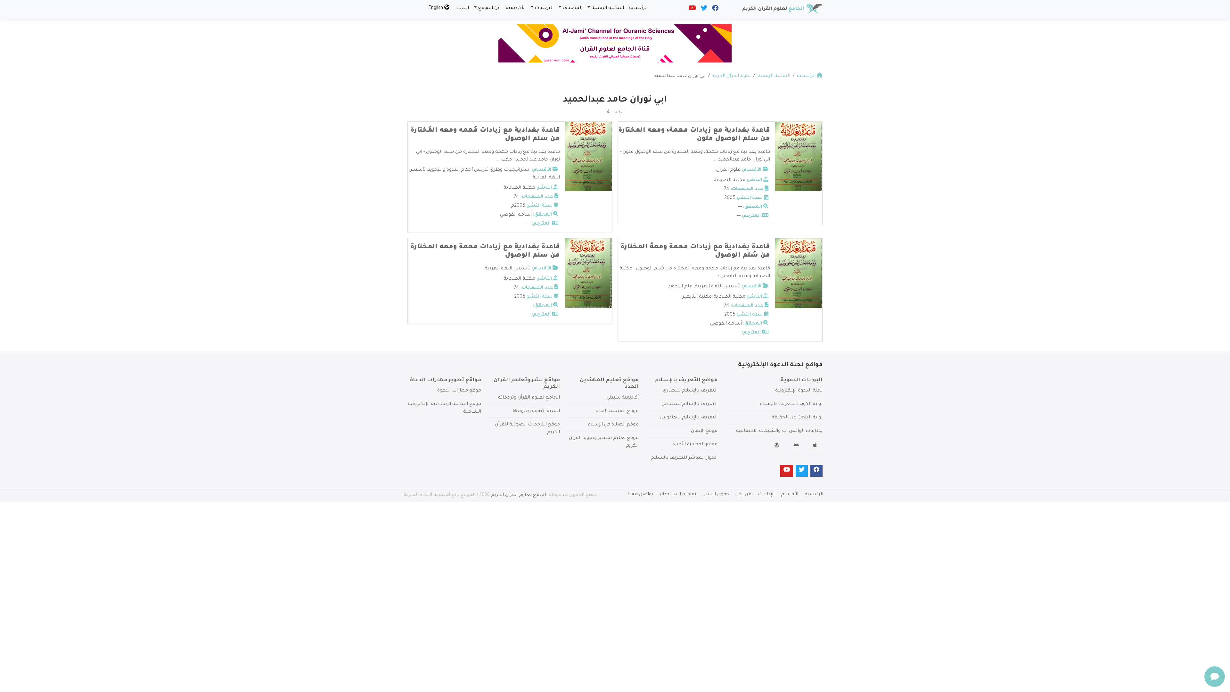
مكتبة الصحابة (729, 180)
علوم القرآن (728, 170)
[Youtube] (692, 9)
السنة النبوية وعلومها (536, 411)
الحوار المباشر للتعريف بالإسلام (684, 458)
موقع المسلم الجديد (616, 411)
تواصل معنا (640, 494)
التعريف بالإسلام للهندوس (689, 417)
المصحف (572, 8)
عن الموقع (489, 8)
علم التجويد (680, 286)
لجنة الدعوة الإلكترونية (799, 390)
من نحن (743, 494)
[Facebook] (714, 9)
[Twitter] (703, 9)
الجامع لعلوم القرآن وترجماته (529, 397)
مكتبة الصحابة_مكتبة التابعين (713, 297)
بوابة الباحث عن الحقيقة (797, 417)
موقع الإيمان (704, 431)
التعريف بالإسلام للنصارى (690, 390)
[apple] (816, 446)
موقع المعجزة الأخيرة (695, 444)
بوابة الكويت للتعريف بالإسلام (791, 404)
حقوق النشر (716, 494)
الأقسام (789, 494)
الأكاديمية (516, 8)
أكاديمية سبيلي (623, 397)
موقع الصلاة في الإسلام (613, 424)
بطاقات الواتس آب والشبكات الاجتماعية (779, 431)
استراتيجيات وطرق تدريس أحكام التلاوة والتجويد (479, 170)
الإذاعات (766, 494)
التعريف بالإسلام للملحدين (689, 404)
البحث (462, 8)
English (436, 8)
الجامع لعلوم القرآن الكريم (519, 495)
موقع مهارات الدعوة (459, 390)
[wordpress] (777, 446)
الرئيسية (638, 8)
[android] (797, 446)
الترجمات (544, 8)
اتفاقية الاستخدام (678, 494)
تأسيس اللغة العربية (718, 286)
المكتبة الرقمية (607, 8)
